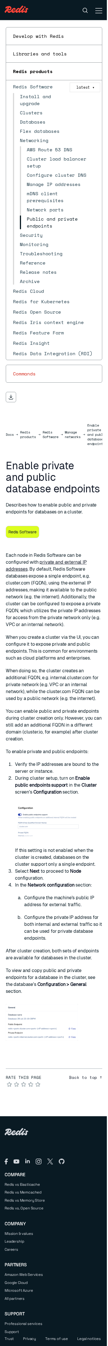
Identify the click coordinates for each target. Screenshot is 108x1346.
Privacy (29, 1338)
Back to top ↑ (85, 1077)
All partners (14, 1298)
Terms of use (56, 1338)
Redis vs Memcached (23, 1192)
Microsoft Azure (19, 1290)
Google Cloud (16, 1282)
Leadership (14, 1241)
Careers (11, 1249)
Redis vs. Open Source (24, 1208)
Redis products (33, 71)
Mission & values (19, 1233)
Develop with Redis (38, 36)
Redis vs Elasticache (22, 1184)
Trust (9, 1338)
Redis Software (50, 434)
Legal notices (89, 1338)
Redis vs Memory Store (25, 1200)
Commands (24, 373)
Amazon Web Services (24, 1274)
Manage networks (73, 434)
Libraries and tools (40, 53)
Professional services (23, 1323)
